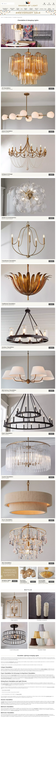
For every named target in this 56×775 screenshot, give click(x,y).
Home (2, 17)
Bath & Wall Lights (12, 9)
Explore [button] (51, 88)
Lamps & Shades (31, 9)
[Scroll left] (1, 576)
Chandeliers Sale (11, 661)
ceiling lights (36, 708)
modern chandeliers (44, 668)
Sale (53, 8)
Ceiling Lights (17, 9)
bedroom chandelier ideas (15, 710)
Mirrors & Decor (36, 9)
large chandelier (19, 694)
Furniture (41, 8)
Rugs (45, 8)
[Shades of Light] (28, 3)
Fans (22, 8)
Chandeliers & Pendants (5, 9)
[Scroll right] (54, 576)
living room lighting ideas (29, 677)
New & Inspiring (49, 9)
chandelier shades (48, 696)
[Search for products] (2, 3)
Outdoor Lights (25, 9)
